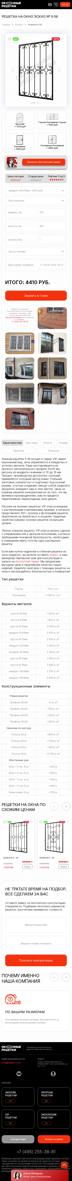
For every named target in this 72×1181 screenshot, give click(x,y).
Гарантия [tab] (18, 450)
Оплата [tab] (47, 442)
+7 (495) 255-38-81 (20, 322)
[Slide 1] (32, 103)
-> (66, 806)
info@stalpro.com (11, 1062)
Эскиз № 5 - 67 (46, 858)
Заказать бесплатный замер (43, 162)
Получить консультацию (36, 960)
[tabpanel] (36, 628)
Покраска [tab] (53, 450)
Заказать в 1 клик (36, 295)
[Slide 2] (39, 103)
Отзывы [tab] (63, 442)
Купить (27, 867)
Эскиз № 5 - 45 (10, 858)
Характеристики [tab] (12, 442)
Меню (65, 4)
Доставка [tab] (32, 442)
